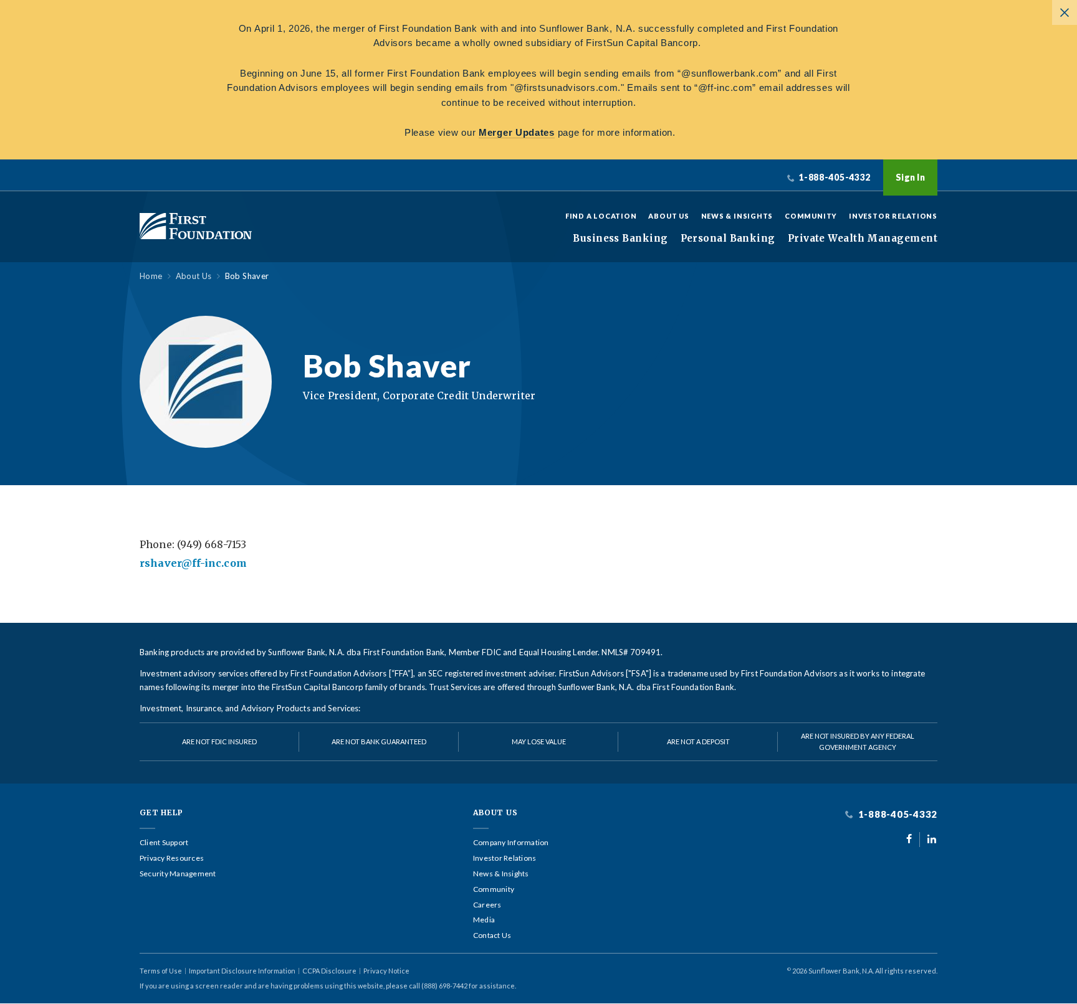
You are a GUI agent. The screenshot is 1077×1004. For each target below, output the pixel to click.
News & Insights (737, 216)
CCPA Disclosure (329, 971)
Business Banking (620, 238)
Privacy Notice (386, 971)
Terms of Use (161, 971)
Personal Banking (728, 238)
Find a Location (601, 216)
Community (811, 216)
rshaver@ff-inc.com (193, 563)
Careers (487, 905)
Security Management (178, 873)
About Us (668, 216)
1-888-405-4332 (896, 814)
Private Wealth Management (862, 238)
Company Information (511, 842)
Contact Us (492, 935)
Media (484, 920)
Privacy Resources (172, 858)
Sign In (910, 177)
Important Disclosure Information (242, 971)
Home (151, 276)
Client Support (164, 842)
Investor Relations (893, 216)
